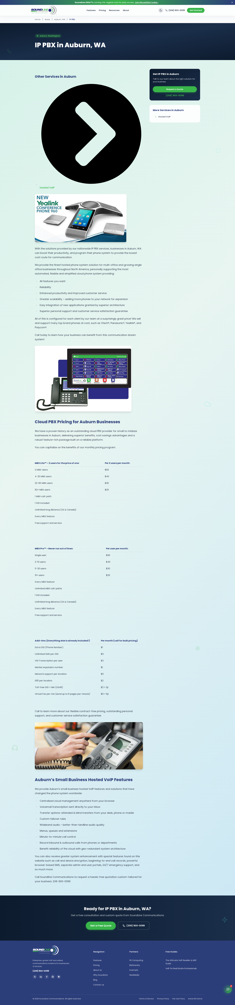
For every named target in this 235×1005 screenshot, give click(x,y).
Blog (95, 980)
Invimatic (133, 970)
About (126, 10)
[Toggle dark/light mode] (160, 10)
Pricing (102, 10)
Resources (114, 10)
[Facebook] (47, 977)
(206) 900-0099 (177, 10)
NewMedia (134, 975)
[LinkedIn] (41, 977)
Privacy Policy (163, 998)
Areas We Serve (195, 998)
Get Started (196, 10)
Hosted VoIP (164, 116)
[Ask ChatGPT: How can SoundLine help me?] (53, 977)
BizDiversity (134, 965)
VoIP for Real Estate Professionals (181, 968)
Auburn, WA (59, 19)
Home (38, 19)
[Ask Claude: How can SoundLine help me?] (59, 977)
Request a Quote (174, 89)
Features (91, 10)
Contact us (98, 984)
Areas (47, 19)
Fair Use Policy (178, 998)
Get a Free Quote (100, 925)
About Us (97, 970)
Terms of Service (146, 998)
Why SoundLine (100, 975)
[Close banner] (232, 2)
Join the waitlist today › (146, 2)
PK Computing (136, 960)
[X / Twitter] (35, 977)
